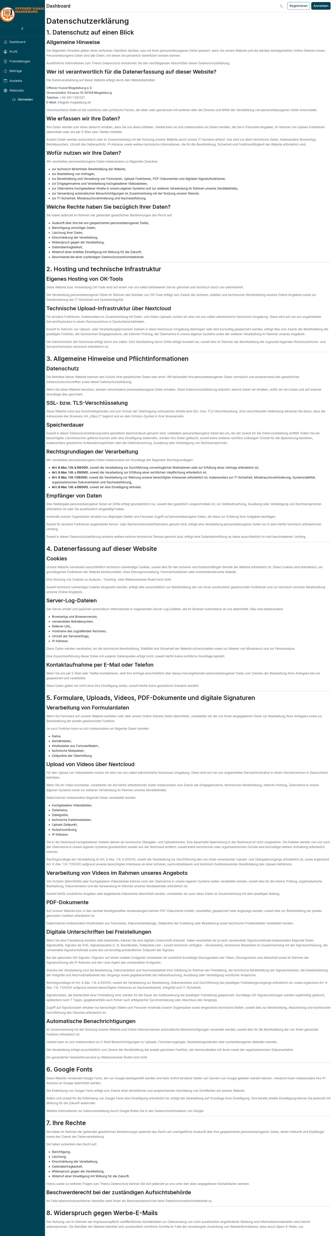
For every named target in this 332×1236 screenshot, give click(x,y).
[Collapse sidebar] (22, 28)
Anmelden (320, 6)
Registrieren (299, 6)
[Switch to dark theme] (282, 6)
